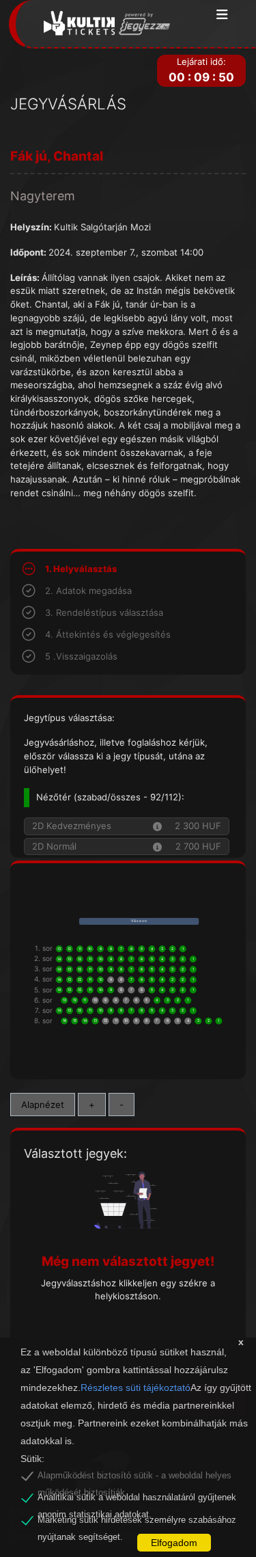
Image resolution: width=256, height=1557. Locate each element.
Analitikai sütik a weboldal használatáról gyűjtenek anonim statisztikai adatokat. (137, 1499)
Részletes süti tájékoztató (135, 1387)
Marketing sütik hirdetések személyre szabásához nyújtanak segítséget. (137, 1522)
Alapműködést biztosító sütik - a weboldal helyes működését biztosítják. (134, 1478)
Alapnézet (42, 1104)
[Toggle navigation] (222, 15)
